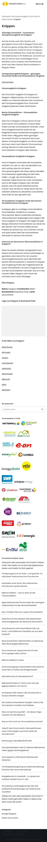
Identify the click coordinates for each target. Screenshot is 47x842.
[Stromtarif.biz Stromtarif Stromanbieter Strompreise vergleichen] (14, 4)
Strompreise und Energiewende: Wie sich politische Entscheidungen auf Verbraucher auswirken (21, 789)
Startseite (6, 16)
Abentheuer (7, 347)
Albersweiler (7, 374)
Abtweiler (6, 352)
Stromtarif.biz (11, 839)
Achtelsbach (7, 363)
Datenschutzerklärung (13, 834)
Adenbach (6, 368)
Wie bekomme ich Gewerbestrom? (17, 676)
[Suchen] (42, 409)
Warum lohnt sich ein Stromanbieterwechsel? (22, 721)
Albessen (6, 379)
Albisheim (6, 390)
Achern (5, 357)
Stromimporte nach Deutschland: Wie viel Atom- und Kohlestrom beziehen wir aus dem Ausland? (22, 631)
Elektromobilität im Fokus (13, 660)
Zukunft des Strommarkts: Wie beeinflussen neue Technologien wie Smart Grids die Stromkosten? (21, 731)
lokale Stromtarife (10, 818)
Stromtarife (7, 831)
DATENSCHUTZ (36, 839)
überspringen (8, 82)
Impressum (22, 831)
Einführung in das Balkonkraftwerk (17, 740)
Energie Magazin (9, 813)
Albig (4, 384)
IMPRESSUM (23, 839)
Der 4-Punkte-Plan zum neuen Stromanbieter (22, 612)
